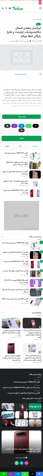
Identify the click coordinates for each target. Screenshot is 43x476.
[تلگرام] (21, 126)
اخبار (34, 19)
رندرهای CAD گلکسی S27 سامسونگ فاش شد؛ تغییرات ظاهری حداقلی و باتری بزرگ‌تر (32, 358)
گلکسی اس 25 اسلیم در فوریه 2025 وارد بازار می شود (15, 290)
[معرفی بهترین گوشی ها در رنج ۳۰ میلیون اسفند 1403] (35, 184)
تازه (20, 146)
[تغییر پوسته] (6, 9)
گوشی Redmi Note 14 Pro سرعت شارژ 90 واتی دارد (15, 191)
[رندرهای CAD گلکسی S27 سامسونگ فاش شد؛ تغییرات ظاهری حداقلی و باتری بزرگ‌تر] (32, 348)
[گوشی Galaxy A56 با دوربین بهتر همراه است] (35, 156)
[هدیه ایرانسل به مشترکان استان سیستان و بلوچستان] (35, 423)
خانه (38, 19)
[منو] (40, 9)
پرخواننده (35, 146)
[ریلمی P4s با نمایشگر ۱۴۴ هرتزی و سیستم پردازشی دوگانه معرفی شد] (8, 414)
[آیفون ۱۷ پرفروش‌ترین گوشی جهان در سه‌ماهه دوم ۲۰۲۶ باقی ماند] (11, 323)
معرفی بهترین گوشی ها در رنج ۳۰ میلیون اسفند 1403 (16, 182)
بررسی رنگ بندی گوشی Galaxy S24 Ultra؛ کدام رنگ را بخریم (17, 163)
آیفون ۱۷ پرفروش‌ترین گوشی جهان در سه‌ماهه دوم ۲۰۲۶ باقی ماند (11, 332)
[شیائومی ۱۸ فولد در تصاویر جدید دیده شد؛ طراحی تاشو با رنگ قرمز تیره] (11, 348)
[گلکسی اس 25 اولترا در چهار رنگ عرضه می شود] (35, 274)
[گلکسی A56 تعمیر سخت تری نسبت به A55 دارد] (35, 302)
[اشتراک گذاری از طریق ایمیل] (7, 126)
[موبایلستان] (18, 8)
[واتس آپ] (28, 126)
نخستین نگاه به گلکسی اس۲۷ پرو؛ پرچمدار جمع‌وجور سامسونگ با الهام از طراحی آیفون (32, 333)
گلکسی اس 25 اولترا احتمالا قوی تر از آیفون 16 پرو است (15, 172)
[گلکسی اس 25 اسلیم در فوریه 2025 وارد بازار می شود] (35, 292)
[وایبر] (14, 126)
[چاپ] (21, 130)
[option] (21, 442)
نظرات (21, 138)
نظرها (7, 146)
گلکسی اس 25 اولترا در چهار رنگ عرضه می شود (15, 272)
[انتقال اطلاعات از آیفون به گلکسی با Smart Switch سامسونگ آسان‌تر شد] (21, 423)
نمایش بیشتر (22, 116)
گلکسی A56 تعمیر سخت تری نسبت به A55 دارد (15, 300)
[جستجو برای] (3, 9)
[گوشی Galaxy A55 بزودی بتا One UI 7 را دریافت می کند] (35, 283)
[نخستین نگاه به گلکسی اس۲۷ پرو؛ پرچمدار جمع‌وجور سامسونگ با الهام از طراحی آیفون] (32, 323)
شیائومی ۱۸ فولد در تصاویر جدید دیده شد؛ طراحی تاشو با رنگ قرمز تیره (11, 358)
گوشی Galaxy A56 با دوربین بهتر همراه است (16, 154)
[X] (36, 126)
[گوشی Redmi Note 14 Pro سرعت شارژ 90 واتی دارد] (35, 193)
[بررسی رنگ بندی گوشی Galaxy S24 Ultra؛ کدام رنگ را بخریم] (35, 165)
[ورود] (10, 9)
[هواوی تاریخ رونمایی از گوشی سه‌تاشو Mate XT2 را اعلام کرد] (8, 423)
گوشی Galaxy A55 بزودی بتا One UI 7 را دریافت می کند (16, 281)
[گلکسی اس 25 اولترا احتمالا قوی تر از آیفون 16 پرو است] (35, 174)
